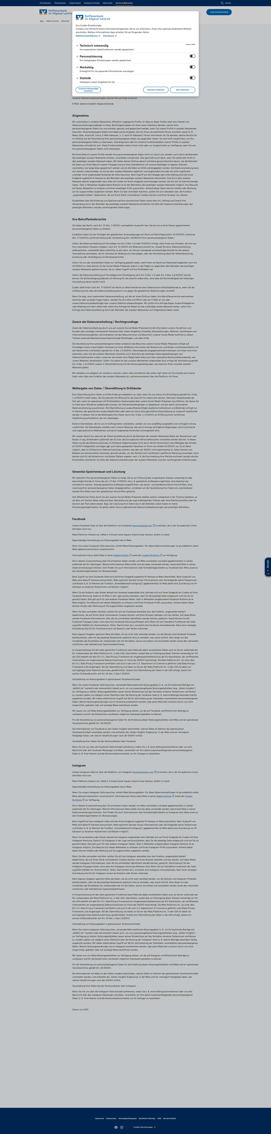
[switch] (192, 56)
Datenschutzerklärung (87, 35)
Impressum (108, 35)
